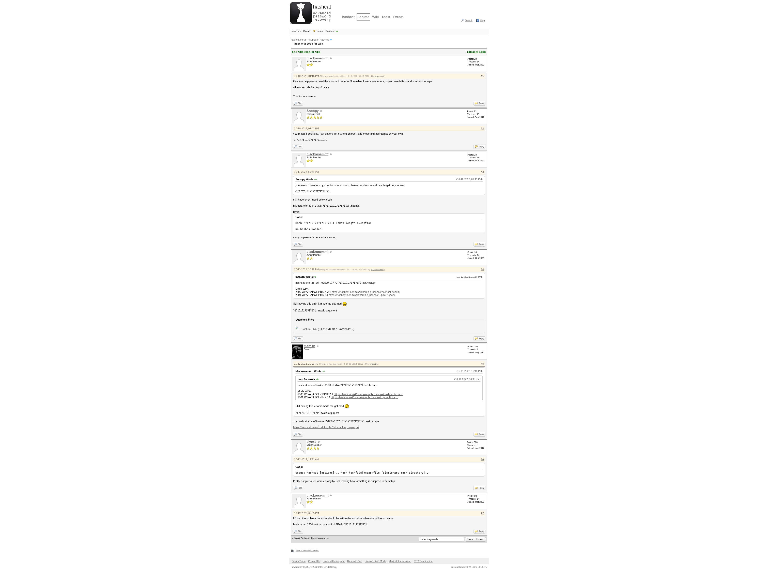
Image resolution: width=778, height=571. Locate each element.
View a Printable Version (307, 550)
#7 (482, 513)
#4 (482, 269)
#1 (482, 76)
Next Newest (318, 538)
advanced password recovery (321, 12)
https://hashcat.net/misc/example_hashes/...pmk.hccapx (362, 294)
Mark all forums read (400, 561)
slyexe (311, 441)
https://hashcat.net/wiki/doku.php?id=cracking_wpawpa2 (326, 427)
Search (468, 20)
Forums (363, 17)
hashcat (348, 17)
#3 (482, 172)
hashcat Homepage (334, 561)
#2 (482, 128)
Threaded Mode (476, 51)
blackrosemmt (317, 58)
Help (482, 20)
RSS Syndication (423, 561)
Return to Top (354, 561)
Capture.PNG (309, 329)
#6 (482, 459)
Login (320, 31)
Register (330, 31)
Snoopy (313, 111)
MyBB (306, 567)
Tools (386, 17)
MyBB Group (330, 567)
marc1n (373, 364)
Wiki (375, 17)
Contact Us (314, 561)
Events (398, 17)
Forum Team (299, 561)
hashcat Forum (299, 39)
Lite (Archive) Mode (375, 561)
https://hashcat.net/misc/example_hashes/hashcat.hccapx (366, 291)
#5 (482, 363)
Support (313, 39)
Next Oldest (301, 538)
